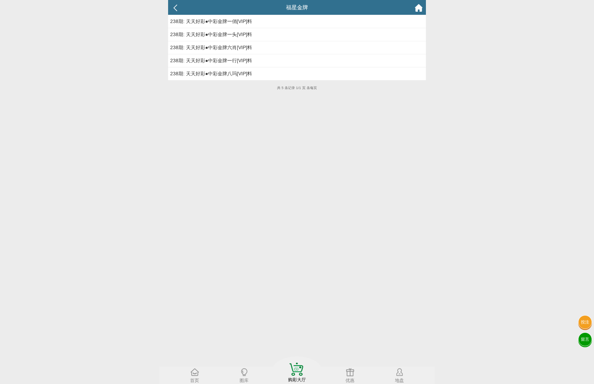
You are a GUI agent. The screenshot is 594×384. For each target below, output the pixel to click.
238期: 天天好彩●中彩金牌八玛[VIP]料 (211, 73)
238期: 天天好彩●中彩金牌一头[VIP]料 (211, 34)
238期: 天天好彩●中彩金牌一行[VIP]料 (211, 60)
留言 (585, 339)
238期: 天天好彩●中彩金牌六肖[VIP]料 (211, 47)
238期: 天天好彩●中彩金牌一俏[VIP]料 (211, 21)
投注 (585, 322)
